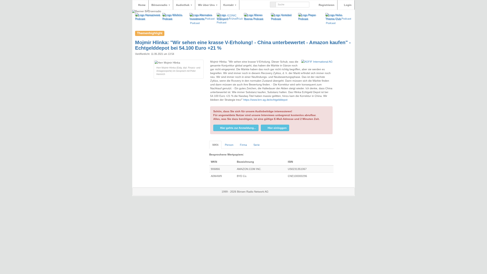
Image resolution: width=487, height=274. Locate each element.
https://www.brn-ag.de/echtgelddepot (265, 99)
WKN (215, 144)
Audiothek (183, 4)
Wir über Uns (207, 4)
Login (347, 4)
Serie (256, 144)
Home (142, 4)
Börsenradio (159, 4)
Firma (243, 144)
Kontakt (228, 4)
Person (229, 144)
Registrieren (326, 4)
